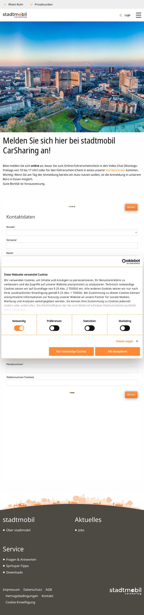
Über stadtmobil (18, 530)
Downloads (14, 572)
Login (127, 15)
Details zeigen (124, 341)
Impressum (11, 589)
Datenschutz (32, 589)
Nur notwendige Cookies (71, 351)
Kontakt (47, 595)
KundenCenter (115, 170)
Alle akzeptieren (117, 351)
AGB (48, 589)
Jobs (81, 530)
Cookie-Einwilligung (20, 602)
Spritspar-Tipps (17, 566)
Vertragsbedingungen (22, 595)
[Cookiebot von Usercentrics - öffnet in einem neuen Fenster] (124, 261)
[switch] (54, 328)
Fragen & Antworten (21, 559)
